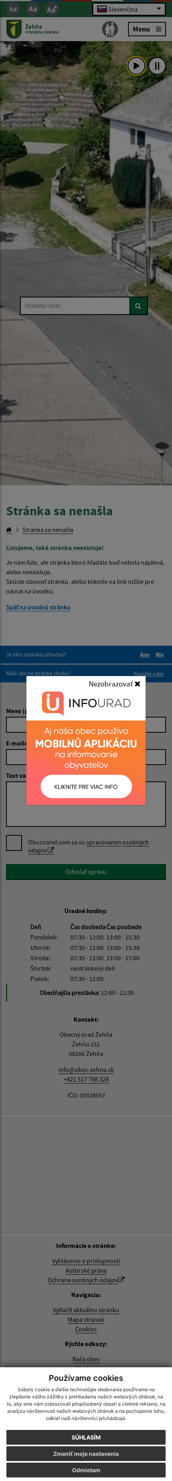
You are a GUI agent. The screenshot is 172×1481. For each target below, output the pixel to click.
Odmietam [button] (86, 1470)
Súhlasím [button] (86, 1437)
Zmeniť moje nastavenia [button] (86, 1453)
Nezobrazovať (111, 683)
